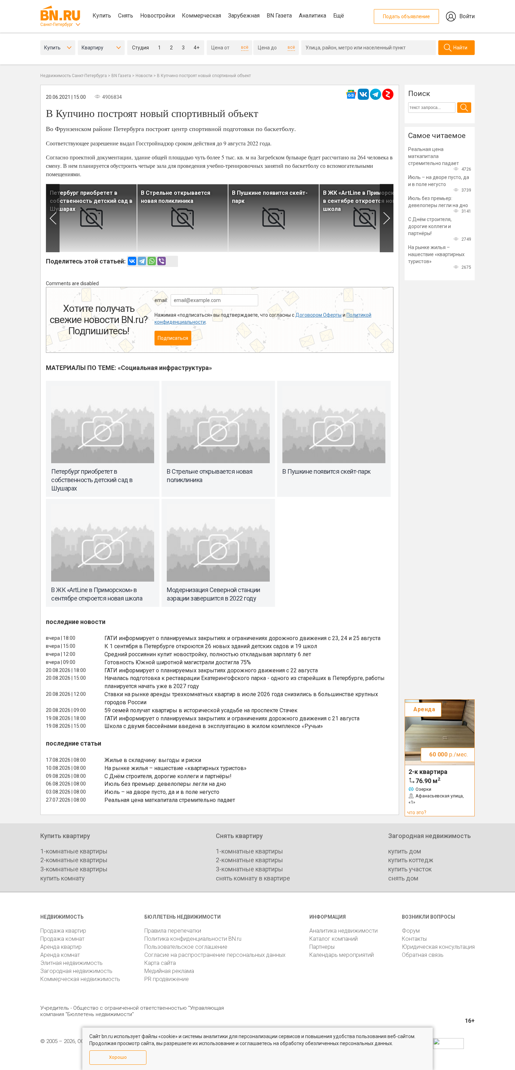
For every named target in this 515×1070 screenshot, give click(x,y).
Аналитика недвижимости (343, 930)
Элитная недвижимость (71, 963)
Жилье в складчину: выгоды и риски (152, 760)
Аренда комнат (60, 955)
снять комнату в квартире (253, 878)
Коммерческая (201, 15)
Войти (467, 16)
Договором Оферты (318, 315)
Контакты (414, 938)
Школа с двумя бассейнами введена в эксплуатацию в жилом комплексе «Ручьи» (213, 726)
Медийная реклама (169, 971)
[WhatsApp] (151, 261)
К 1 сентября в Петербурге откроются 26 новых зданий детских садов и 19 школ (210, 646)
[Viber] (161, 261)
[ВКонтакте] (132, 261)
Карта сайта (160, 963)
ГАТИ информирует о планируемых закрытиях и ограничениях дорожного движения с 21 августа (231, 718)
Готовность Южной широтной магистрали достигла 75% (177, 662)
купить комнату (62, 878)
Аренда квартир (61, 947)
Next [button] (386, 218)
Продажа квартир (63, 930)
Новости (144, 75)
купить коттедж (410, 860)
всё (244, 47)
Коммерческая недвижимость (80, 979)
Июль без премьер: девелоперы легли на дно (165, 784)
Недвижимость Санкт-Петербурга (73, 75)
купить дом (404, 851)
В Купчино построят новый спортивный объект (204, 75)
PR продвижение (166, 979)
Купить (101, 15)
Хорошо (118, 1057)
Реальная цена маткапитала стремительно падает (169, 800)
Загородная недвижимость (76, 971)
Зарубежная (244, 15)
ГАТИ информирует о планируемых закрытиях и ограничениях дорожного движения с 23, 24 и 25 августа (242, 638)
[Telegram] (142, 261)
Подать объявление (406, 16)
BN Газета (279, 15)
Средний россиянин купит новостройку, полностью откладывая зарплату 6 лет (207, 654)
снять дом (403, 878)
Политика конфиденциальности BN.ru (192, 938)
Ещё (338, 15)
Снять (125, 15)
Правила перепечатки (172, 930)
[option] (91, 218)
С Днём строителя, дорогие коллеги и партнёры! (168, 776)
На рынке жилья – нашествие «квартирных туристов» (175, 768)
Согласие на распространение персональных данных (215, 955)
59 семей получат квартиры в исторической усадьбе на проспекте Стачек (200, 710)
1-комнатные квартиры (74, 851)
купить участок (410, 869)
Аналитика (312, 15)
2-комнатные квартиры (74, 860)
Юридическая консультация (438, 947)
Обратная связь (423, 955)
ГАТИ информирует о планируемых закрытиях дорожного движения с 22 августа (211, 670)
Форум (411, 930)
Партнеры (322, 947)
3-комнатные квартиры (74, 869)
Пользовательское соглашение (185, 947)
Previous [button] (53, 218)
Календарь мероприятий (341, 955)
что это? (416, 812)
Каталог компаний (333, 938)
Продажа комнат (62, 938)
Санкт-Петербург (56, 24)
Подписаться (173, 338)
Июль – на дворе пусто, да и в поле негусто (161, 792)
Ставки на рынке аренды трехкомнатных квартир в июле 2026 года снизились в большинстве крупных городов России (241, 698)
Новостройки (157, 15)
